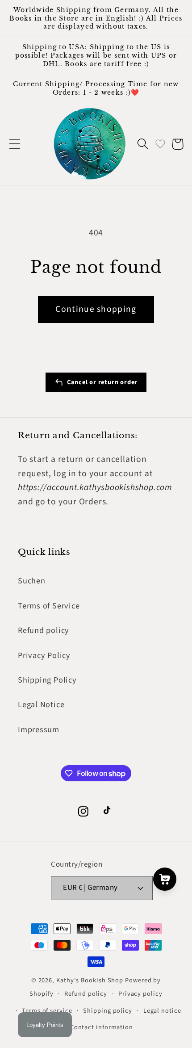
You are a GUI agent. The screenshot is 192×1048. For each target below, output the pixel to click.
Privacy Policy (44, 655)
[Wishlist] (160, 144)
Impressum (38, 729)
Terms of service (47, 1010)
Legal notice (162, 1010)
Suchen (32, 581)
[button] (14, 144)
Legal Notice (41, 704)
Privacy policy (140, 993)
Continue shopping (95, 309)
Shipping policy (107, 1010)
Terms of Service (48, 606)
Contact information (101, 1027)
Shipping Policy (47, 680)
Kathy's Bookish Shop (89, 980)
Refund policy (43, 630)
